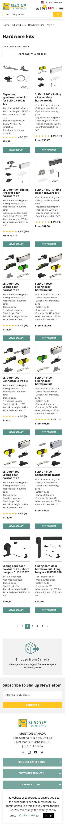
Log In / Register (37, 8)
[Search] (57, 14)
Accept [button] (49, 815)
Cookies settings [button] (29, 815)
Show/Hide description (16, 47)
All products (19, 25)
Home (6, 25)
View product (16, 150)
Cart (44, 7)
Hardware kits (36, 25)
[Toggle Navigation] (60, 8)
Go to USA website (54, 2)
